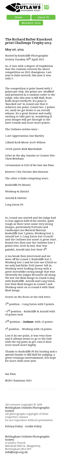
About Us (43, 17)
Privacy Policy (14, 426)
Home (18, 17)
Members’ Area (31, 23)
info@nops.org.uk (16, 452)
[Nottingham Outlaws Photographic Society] (30, 11)
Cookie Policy (33, 426)
